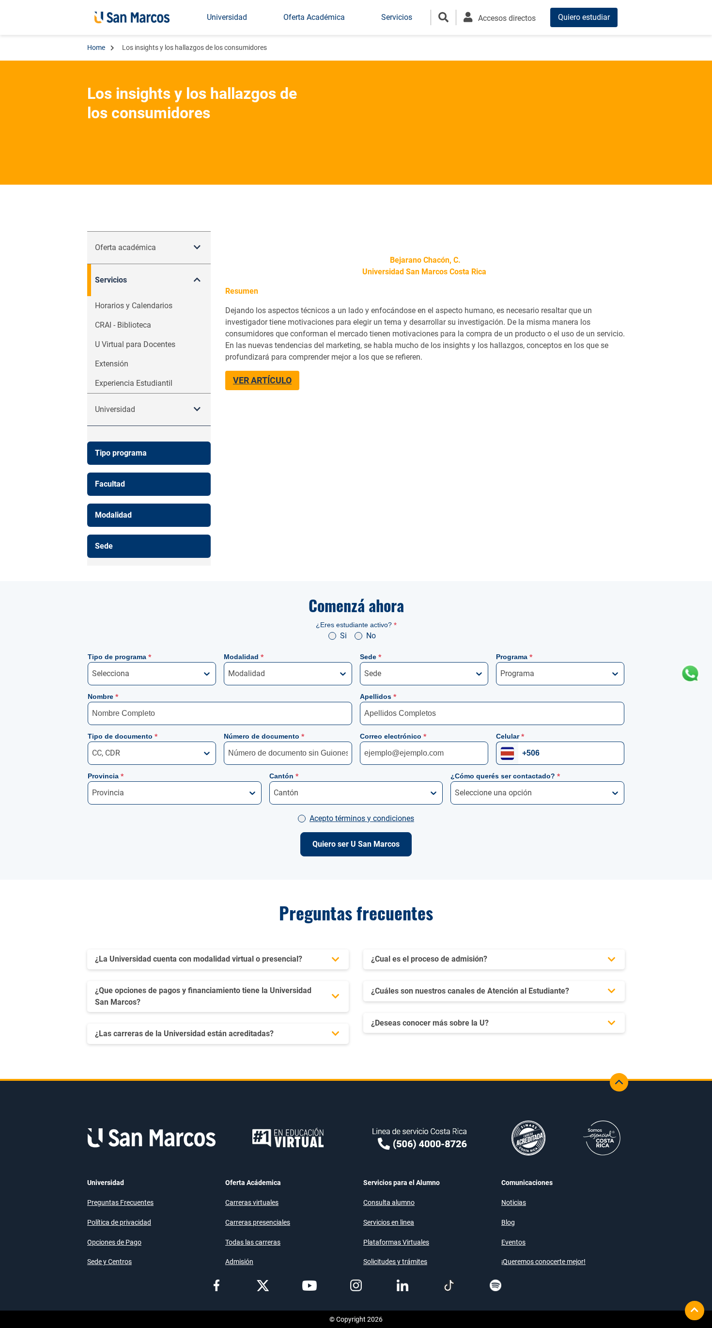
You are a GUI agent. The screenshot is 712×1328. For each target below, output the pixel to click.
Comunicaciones (527, 1182)
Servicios (111, 280)
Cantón (283, 776)
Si (343, 635)
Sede (370, 656)
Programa (514, 656)
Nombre (103, 696)
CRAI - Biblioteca (123, 325)
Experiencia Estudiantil (133, 383)
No (371, 635)
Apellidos (378, 696)
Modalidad (243, 656)
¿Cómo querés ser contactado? (505, 776)
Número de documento (264, 736)
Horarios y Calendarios (133, 305)
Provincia (106, 776)
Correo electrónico (393, 736)
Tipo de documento (122, 736)
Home (97, 47)
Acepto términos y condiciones (362, 818)
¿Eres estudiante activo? (356, 624)
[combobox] (93, 674)
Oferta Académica (314, 17)
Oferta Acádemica (253, 1182)
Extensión (111, 363)
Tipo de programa (119, 656)
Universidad (105, 1182)
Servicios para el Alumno (401, 1182)
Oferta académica (125, 247)
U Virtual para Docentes (135, 344)
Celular (510, 736)
